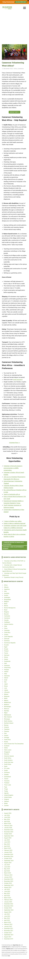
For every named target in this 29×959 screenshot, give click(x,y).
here (9, 955)
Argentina (7, 589)
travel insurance (17, 379)
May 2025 (7, 844)
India (5, 673)
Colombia (7, 630)
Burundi (6, 614)
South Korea (7, 764)
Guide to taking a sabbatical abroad (14, 523)
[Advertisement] (14, 27)
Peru (5, 733)
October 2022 (8, 908)
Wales (6, 803)
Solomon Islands (9, 756)
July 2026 (7, 815)
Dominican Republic (10, 643)
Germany (6, 655)
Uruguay (6, 799)
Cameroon (21, 68)
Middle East (7, 702)
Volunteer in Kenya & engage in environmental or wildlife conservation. (13, 468)
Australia (6, 593)
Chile (5, 626)
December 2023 (8, 879)
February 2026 (8, 825)
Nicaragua (7, 719)
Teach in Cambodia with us (12, 494)
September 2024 (8, 860)
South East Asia (8, 762)
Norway (6, 725)
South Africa (7, 758)
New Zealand (8, 717)
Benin (5, 603)
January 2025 (8, 852)
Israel (5, 680)
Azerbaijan (7, 597)
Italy (5, 682)
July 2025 (7, 840)
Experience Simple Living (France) (13, 577)
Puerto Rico (7, 739)
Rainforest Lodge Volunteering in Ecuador (13, 547)
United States (8, 797)
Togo (5, 787)
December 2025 (8, 829)
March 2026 (7, 823)
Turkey (6, 791)
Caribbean (7, 622)
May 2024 (7, 869)
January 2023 (8, 902)
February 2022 (8, 924)
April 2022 (7, 920)
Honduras (7, 665)
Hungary (6, 669)
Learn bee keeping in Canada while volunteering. (13, 543)
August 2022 (7, 912)
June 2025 (7, 842)
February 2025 (8, 850)
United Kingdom (8, 795)
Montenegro (7, 706)
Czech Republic (8, 636)
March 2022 (7, 922)
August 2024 (7, 862)
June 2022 (7, 916)
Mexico (6, 700)
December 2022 (8, 904)
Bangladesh (7, 599)
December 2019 (8, 939)
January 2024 (8, 877)
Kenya (6, 686)
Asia (5, 591)
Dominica (7, 640)
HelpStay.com (9, 948)
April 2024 (7, 871)
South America (8, 760)
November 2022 (8, 906)
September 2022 (8, 910)
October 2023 (8, 883)
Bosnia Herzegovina (9, 608)
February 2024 (8, 875)
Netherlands (7, 715)
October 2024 (8, 858)
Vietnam (6, 801)
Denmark (6, 638)
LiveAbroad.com (6, 946)
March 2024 (7, 873)
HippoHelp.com (16, 945)
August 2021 (7, 937)
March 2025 (7, 848)
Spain (5, 766)
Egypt (5, 647)
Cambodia (7, 616)
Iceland (6, 671)
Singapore (7, 752)
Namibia (6, 711)
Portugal (6, 737)
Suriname (7, 772)
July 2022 (7, 914)
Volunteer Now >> (14, 442)
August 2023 (7, 887)
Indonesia (7, 676)
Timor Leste (7, 785)
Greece (6, 659)
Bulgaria (6, 612)
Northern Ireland (8, 723)
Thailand (6, 783)
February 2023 (8, 899)
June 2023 (7, 891)
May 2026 (7, 819)
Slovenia (6, 754)
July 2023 (7, 889)
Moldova (6, 704)
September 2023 (8, 885)
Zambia (6, 805)
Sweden (6, 774)
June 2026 (7, 817)
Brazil (5, 610)
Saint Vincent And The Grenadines (14, 743)
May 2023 (7, 893)
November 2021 (8, 930)
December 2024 (8, 854)
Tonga (6, 789)
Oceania (6, 727)
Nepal (5, 713)
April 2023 (7, 895)
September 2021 (8, 935)
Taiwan (6, 778)
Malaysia (6, 696)
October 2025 (8, 834)
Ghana (6, 657)
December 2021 (8, 928)
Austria (6, 595)
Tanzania (6, 781)
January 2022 (8, 926)
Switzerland (7, 776)
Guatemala (7, 661)
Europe (6, 649)
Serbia (6, 748)
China (5, 628)
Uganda (6, 793)
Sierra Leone (7, 750)
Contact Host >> (14, 112)
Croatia (6, 634)
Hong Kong (7, 667)
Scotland (6, 746)
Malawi (6, 694)
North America (8, 721)
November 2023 (8, 881)
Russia (6, 741)
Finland (6, 651)
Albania (6, 587)
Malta (5, 698)
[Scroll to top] (26, 956)
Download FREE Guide (21, 2)
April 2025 (7, 846)
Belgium (6, 601)
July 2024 (7, 864)
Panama (6, 731)
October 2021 (8, 932)
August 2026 (7, 813)
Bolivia (6, 605)
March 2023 (7, 897)
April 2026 (7, 821)
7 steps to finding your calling (13, 521)
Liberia (6, 690)
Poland (6, 735)
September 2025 (8, 836)
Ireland (6, 678)
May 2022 (7, 918)
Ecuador (6, 645)
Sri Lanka (7, 768)
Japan (6, 684)
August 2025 (7, 838)
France (6, 653)
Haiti (5, 663)
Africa (15, 68)
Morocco (6, 708)
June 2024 (7, 867)
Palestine (6, 729)
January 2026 (8, 827)
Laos (5, 688)
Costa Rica (7, 632)
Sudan (6, 770)
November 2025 (8, 832)
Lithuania (7, 692)
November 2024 (8, 856)
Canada (6, 620)
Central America (8, 624)
